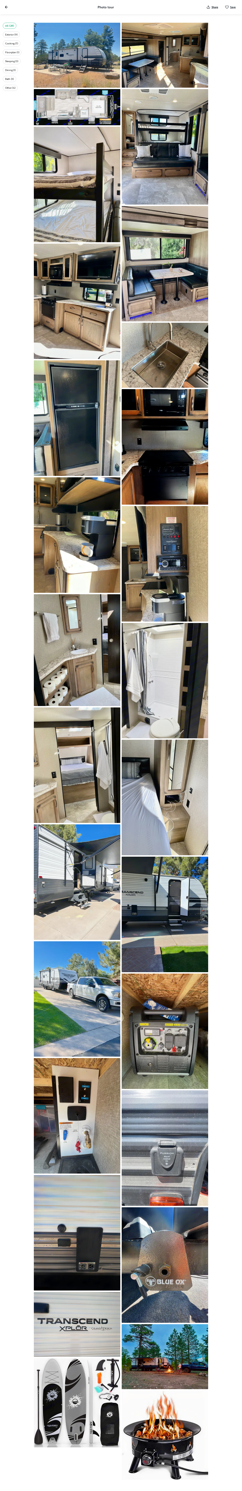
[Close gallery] (6, 7)
